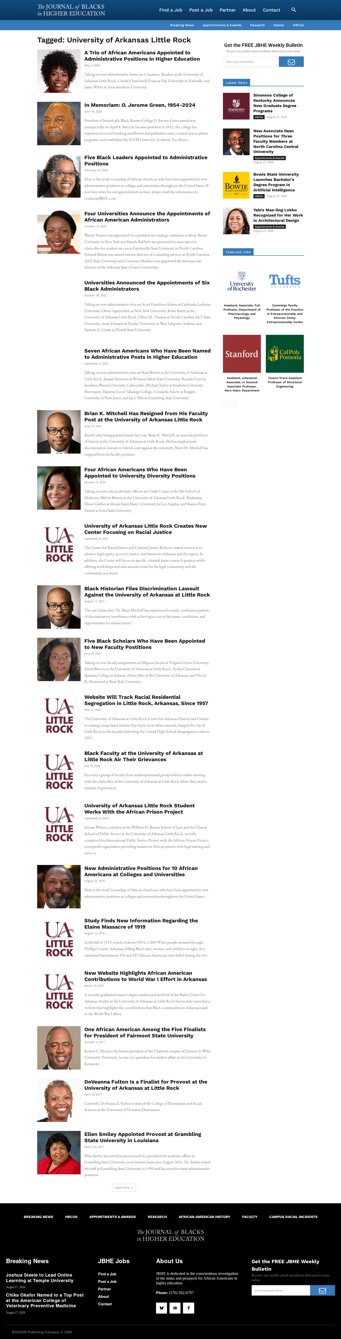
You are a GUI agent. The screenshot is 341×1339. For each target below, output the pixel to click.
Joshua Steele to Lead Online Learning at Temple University (40, 1278)
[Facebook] (188, 1308)
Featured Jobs (238, 252)
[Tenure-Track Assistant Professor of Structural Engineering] (285, 354)
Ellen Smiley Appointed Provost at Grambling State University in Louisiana (142, 1137)
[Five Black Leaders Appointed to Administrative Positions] (59, 176)
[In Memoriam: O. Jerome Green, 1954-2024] (59, 123)
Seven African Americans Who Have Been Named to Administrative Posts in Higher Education (147, 354)
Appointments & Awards (269, 158)
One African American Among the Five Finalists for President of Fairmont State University (145, 1032)
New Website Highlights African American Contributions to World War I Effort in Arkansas (145, 976)
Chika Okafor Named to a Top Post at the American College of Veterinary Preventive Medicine (45, 1300)
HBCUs (259, 117)
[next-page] (234, 403)
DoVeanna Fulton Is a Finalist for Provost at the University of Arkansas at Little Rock (145, 1085)
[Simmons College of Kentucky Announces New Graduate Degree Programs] (236, 106)
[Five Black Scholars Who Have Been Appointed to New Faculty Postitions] (59, 659)
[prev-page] (226, 403)
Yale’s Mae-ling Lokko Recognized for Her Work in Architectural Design (278, 215)
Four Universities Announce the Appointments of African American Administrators (147, 216)
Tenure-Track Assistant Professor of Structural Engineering (285, 382)
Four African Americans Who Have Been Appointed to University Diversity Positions (139, 472)
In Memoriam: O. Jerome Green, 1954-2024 (139, 105)
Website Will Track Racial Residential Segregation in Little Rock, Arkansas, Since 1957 (146, 700)
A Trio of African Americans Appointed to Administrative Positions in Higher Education (142, 55)
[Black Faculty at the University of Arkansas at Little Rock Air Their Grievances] (59, 771)
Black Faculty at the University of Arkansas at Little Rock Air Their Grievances (143, 756)
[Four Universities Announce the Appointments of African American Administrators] (59, 232)
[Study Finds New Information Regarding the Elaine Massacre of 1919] (59, 939)
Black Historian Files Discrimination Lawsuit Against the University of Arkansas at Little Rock (147, 591)
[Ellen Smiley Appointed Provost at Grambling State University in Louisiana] (59, 1152)
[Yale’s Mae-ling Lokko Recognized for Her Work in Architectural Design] (236, 221)
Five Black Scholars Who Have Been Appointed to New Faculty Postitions (144, 644)
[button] (294, 10)
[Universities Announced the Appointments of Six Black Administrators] (59, 301)
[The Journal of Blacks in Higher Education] (71, 9)
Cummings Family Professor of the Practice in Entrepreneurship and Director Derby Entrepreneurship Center (284, 314)
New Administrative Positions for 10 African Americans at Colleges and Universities (141, 871)
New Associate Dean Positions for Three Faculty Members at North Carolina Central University (275, 141)
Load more (122, 1187)
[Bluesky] (161, 1308)
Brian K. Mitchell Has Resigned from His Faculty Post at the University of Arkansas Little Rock (146, 416)
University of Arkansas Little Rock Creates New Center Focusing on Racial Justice (145, 529)
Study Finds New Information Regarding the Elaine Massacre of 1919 (141, 923)
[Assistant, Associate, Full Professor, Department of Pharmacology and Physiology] (242, 281)
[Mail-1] (175, 1308)
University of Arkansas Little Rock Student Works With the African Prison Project (139, 808)
